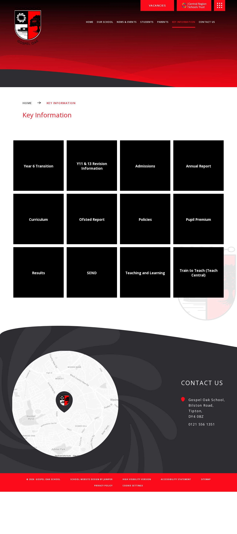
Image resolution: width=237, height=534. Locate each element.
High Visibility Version (137, 479)
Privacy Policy (103, 485)
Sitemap (206, 479)
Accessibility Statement (176, 479)
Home (27, 103)
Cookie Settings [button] (133, 485)
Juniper (108, 479)
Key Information (61, 103)
